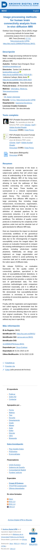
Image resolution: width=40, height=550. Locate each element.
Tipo (10, 415)
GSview (27, 125)
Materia (12, 413)
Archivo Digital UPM (10, 529)
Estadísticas (10, 363)
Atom (11, 499)
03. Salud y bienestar (12, 97)
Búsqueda (13, 438)
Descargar (13, 130)
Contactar (12, 399)
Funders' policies (15, 472)
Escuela (12, 418)
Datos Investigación (15, 444)
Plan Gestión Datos (16, 449)
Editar (7, 370)
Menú (4, 11)
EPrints (24, 539)
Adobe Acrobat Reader (18, 127)
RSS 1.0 (12, 504)
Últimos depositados (16, 488)
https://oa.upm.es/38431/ (26, 334)
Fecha (11, 410)
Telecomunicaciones (10, 91)
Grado (11, 423)
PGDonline (13, 451)
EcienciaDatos (14, 454)
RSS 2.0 (12, 502)
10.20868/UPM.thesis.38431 (13, 344)
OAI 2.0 (12, 507)
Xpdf (33, 125)
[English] (36, 11)
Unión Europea (14, 465)
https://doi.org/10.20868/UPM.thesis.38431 (19, 44)
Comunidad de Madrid (17, 470)
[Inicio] (20, 4)
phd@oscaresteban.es (11, 66)
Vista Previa (29, 130)
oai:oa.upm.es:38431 (25, 337)
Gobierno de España (17, 467)
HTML (4, 546)
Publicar (12, 394)
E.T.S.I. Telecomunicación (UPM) (23, 100)
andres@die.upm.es (10, 72)
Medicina (23, 89)
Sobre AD (12, 397)
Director (12, 433)
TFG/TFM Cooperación (18, 486)
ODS (11, 436)
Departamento (14, 420)
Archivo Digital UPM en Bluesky (20, 520)
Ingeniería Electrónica (24, 103)
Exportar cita (10, 366)
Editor (11, 431)
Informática (15, 89)
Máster (11, 425)
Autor (11, 428)
